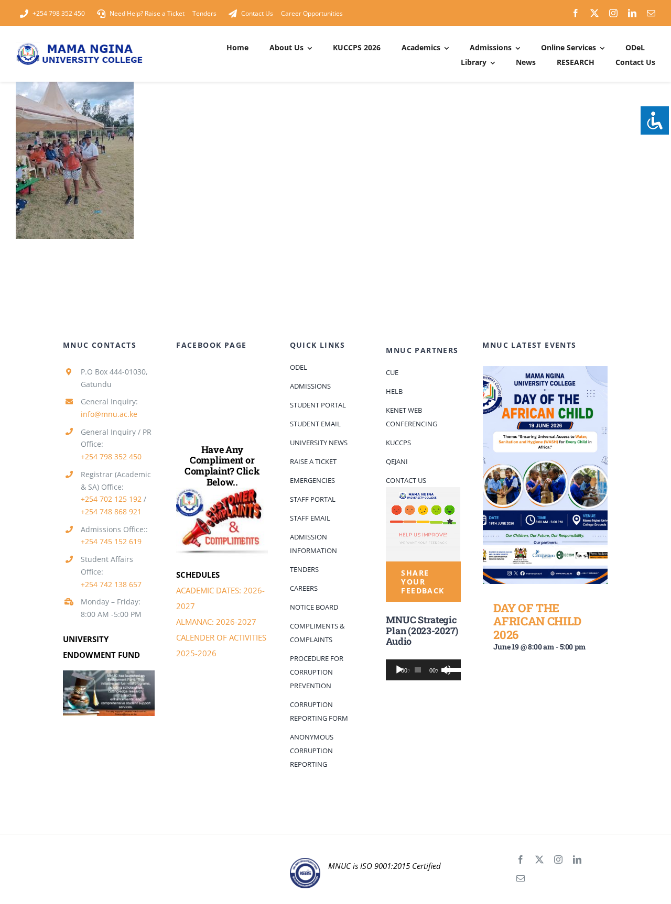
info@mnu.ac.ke (109, 414)
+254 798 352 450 (111, 456)
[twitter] (594, 13)
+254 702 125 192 (111, 499)
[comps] (222, 491)
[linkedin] (632, 13)
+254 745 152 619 (111, 541)
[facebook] (575, 13)
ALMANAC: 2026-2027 (216, 621)
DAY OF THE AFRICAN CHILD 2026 (537, 621)
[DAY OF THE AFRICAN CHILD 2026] (545, 475)
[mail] (651, 13)
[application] (423, 669)
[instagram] (613, 13)
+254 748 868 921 (111, 511)
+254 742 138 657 (111, 584)
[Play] (399, 670)
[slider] (449, 668)
